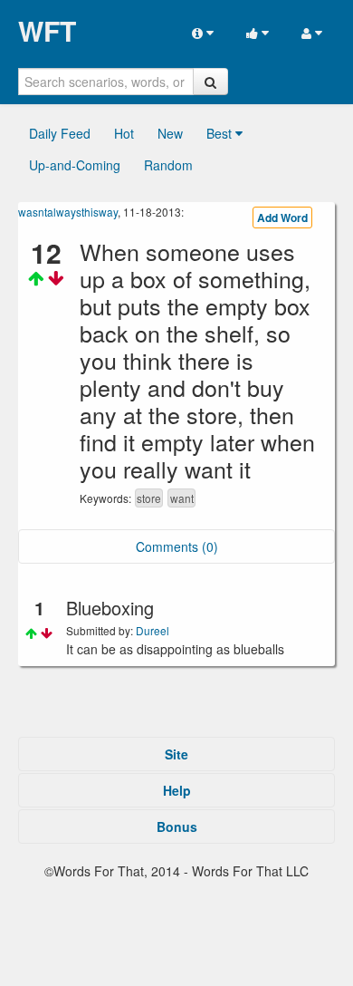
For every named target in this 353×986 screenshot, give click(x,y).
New (170, 133)
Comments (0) (177, 546)
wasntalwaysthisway (68, 211)
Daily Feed (60, 133)
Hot (124, 133)
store (149, 498)
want (182, 498)
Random (168, 165)
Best (220, 133)
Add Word (282, 217)
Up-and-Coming (74, 165)
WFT (47, 30)
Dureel (152, 630)
